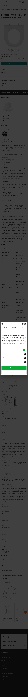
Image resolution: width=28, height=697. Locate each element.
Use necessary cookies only (14, 372)
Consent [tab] (5, 327)
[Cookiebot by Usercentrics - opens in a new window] (21, 324)
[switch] (25, 354)
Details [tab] (14, 327)
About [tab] (23, 327)
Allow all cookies (14, 367)
